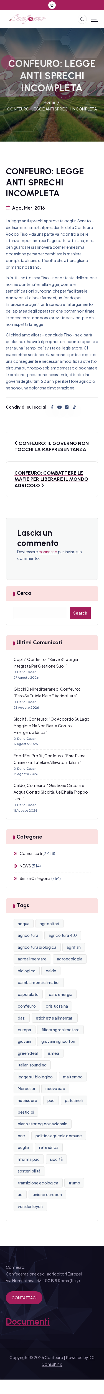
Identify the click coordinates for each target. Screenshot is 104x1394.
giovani (24, 1041)
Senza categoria (35, 878)
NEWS (25, 865)
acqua (24, 923)
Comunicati (31, 853)
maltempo (73, 1076)
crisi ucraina (57, 1005)
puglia (23, 1147)
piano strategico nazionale (43, 1123)
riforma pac (29, 1159)
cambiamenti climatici (39, 982)
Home (49, 102)
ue (20, 1194)
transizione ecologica (38, 1182)
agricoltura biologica (37, 947)
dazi (22, 1017)
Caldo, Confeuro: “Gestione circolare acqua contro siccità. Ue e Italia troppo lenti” (51, 792)
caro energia (61, 994)
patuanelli (74, 1100)
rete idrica (49, 1147)
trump (74, 1182)
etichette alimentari (54, 1017)
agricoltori (49, 923)
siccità (56, 1159)
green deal (28, 1053)
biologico (26, 970)
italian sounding (32, 1064)
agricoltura (28, 935)
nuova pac (55, 1088)
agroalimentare (32, 958)
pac (51, 1100)
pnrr (22, 1135)
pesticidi (26, 1111)
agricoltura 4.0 (63, 935)
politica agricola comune (58, 1135)
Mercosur (26, 1088)
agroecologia (69, 958)
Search (80, 612)
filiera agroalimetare (60, 1029)
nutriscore (27, 1100)
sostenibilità (29, 1170)
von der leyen (30, 1206)
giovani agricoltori (58, 1041)
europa (24, 1029)
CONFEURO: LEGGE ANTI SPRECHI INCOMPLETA (52, 108)
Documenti (28, 1321)
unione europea (47, 1194)
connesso (48, 551)
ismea (53, 1053)
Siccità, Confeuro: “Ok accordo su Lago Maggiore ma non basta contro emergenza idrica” (52, 725)
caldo (51, 970)
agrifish (74, 947)
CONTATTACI (24, 1297)
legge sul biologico (35, 1076)
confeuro (27, 1005)
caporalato (28, 994)
